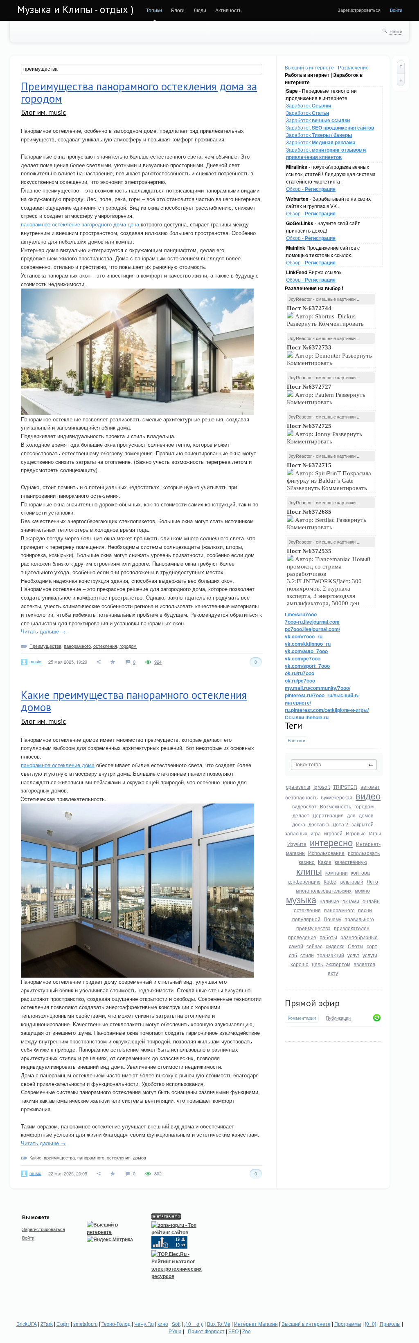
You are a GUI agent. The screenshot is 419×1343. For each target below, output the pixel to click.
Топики (154, 10)
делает (301, 815)
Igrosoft (321, 786)
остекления (307, 910)
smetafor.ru (85, 1323)
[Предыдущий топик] (401, 66)
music (35, 661)
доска (298, 824)
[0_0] (370, 1323)
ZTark (47, 1323)
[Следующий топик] (401, 79)
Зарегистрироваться (359, 10)
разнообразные (359, 936)
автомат (370, 786)
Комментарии (302, 1018)
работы (328, 936)
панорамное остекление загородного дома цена (80, 224)
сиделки (335, 945)
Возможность (335, 806)
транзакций (330, 954)
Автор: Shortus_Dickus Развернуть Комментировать (326, 316)
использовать (364, 852)
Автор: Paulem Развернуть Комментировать (326, 394)
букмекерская (336, 797)
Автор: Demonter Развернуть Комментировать (329, 355)
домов (366, 815)
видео (368, 795)
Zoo (246, 1330)
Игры (375, 833)
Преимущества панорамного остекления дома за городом (139, 92)
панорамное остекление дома (58, 765)
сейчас (314, 945)
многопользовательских (323, 890)
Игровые (356, 833)
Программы (347, 1323)
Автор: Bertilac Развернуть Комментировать (326, 519)
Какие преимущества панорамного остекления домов (134, 701)
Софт (63, 1323)
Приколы (390, 1323)
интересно (331, 842)
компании (336, 872)
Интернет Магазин (256, 1323)
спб (293, 954)
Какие (324, 861)
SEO (233, 1330)
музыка (301, 899)
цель (317, 963)
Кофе (330, 881)
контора (360, 872)
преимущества (313, 927)
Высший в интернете (306, 1323)
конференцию (304, 881)
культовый (351, 881)
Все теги (296, 740)
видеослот (304, 806)
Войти (396, 10)
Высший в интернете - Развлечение (327, 67)
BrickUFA (26, 1323)
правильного (359, 918)
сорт (372, 945)
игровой (333, 833)
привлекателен (351, 927)
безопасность (301, 797)
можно (362, 890)
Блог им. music (43, 112)
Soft (176, 1323)
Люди (200, 10)
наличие (329, 901)
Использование (326, 852)
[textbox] (334, 764)
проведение (302, 936)
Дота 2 (340, 824)
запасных (296, 833)
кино (163, 1323)
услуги (370, 954)
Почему (332, 918)
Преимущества (45, 645)
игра (316, 833)
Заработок (308, 105)
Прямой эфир (312, 1003)
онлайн (371, 901)
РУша (175, 1330)
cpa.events (298, 786)
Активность (228, 10)
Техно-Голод (116, 1323)
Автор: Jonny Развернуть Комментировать (324, 434)
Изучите (296, 843)
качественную (351, 861)
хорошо (300, 963)
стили (307, 954)
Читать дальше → (43, 631)
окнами (350, 901)
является (364, 963)
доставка (319, 824)
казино (307, 861)
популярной (306, 918)
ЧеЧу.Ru (144, 1323)
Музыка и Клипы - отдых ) (75, 9)
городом (364, 806)
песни (365, 910)
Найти (396, 31)
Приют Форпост (206, 1330)
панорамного (339, 910)
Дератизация (328, 815)
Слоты (355, 945)
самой (296, 945)
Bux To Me (218, 1323)
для (351, 815)
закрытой (362, 824)
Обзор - (311, 188)
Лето (372, 881)
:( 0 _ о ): (193, 1323)
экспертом (338, 963)
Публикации (338, 1018)
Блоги (178, 10)
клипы (309, 870)
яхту (333, 972)
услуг (353, 954)
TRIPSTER (345, 786)
